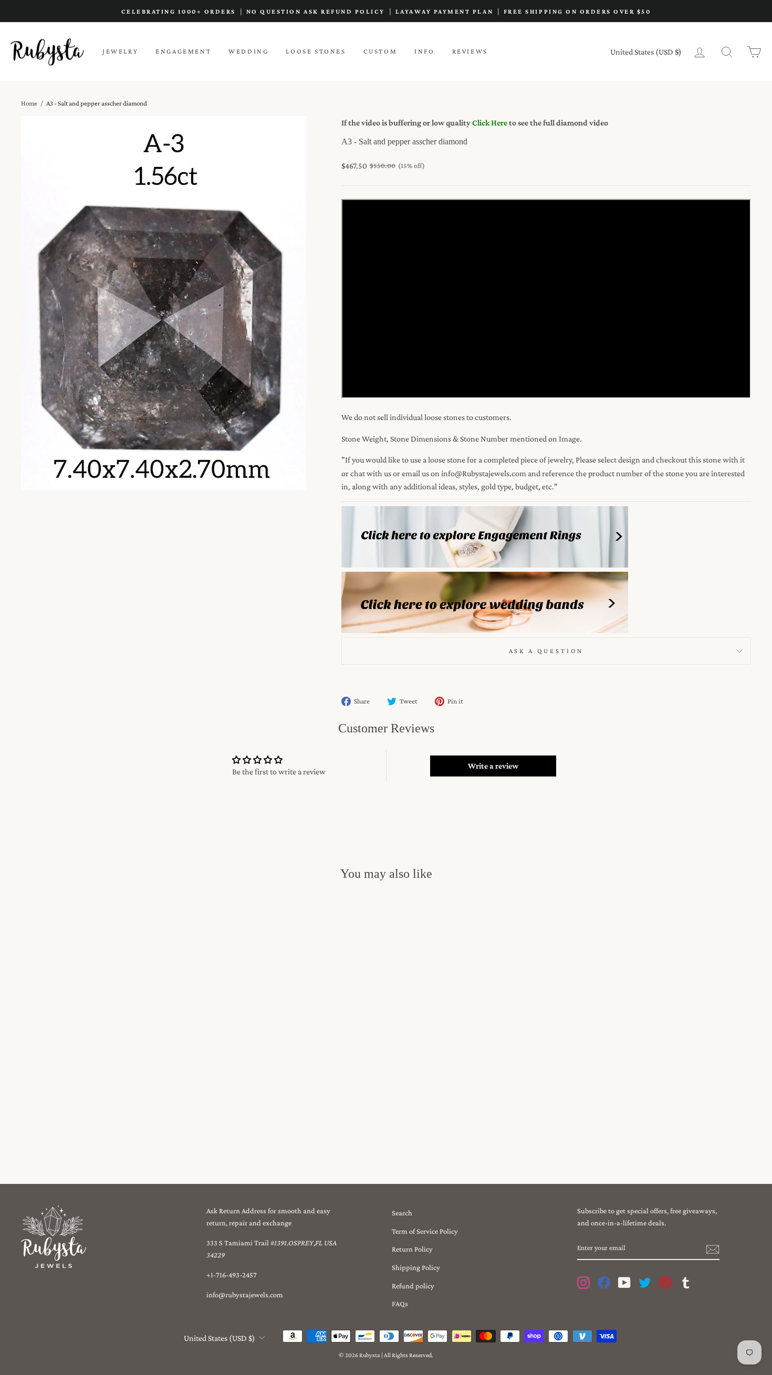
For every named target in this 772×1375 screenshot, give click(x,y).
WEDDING (248, 51)
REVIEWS (470, 51)
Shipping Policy (416, 1267)
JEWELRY (120, 51)
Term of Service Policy (425, 1231)
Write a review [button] (493, 765)
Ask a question (546, 651)
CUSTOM (380, 51)
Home (29, 103)
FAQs (400, 1303)
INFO (424, 51)
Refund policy (413, 1286)
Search (402, 1213)
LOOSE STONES (316, 51)
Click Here (489, 122)
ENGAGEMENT (183, 51)
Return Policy (412, 1249)
